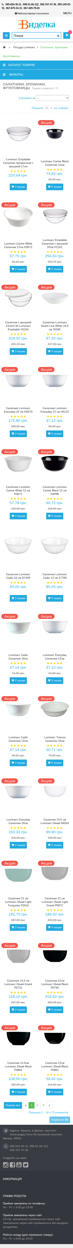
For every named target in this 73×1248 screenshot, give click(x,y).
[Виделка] (36, 24)
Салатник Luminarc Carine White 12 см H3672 (18, 490)
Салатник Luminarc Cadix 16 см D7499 (18, 576)
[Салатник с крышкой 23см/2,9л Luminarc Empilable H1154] (18, 297)
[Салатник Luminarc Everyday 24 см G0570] (18, 380)
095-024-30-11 (19, 1146)
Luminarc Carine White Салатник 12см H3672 (18, 245)
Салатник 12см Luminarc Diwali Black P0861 (54, 1066)
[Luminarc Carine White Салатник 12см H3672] (18, 215)
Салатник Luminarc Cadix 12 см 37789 (55, 576)
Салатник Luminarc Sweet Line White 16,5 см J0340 (55, 326)
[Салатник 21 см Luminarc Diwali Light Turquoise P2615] (18, 873)
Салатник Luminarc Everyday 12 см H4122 (54, 410)
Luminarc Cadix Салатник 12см (18, 739)
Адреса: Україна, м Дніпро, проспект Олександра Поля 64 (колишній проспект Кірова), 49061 (32, 1134)
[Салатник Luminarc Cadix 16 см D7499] (18, 544)
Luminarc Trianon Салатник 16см (55, 739)
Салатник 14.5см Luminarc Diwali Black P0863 (18, 1066)
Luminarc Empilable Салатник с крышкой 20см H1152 (55, 243)
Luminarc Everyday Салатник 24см (18, 821)
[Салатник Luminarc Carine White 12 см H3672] (18, 462)
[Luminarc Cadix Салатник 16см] (18, 626)
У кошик (20, 186)
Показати (37, 108)
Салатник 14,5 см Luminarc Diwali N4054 (54, 821)
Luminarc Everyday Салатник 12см (55, 656)
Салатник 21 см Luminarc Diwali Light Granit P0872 (55, 902)
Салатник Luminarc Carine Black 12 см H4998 (55, 490)
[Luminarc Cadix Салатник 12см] (18, 709)
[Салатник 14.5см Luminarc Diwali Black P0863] (18, 1038)
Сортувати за (26, 98)
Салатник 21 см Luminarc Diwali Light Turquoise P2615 (18, 902)
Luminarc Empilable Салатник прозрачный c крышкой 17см (18, 163)
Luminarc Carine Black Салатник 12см (55, 163)
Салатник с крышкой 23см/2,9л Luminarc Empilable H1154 (18, 326)
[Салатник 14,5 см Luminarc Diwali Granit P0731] (18, 956)
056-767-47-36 (19, 1150)
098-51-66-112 (39, 1146)
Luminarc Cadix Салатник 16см (18, 656)
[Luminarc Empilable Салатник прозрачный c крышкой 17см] (18, 133)
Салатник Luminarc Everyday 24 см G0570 (18, 410)
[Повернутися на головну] (4, 47)
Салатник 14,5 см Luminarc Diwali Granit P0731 (18, 984)
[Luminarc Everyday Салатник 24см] (18, 791)
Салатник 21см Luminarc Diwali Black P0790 (54, 984)
